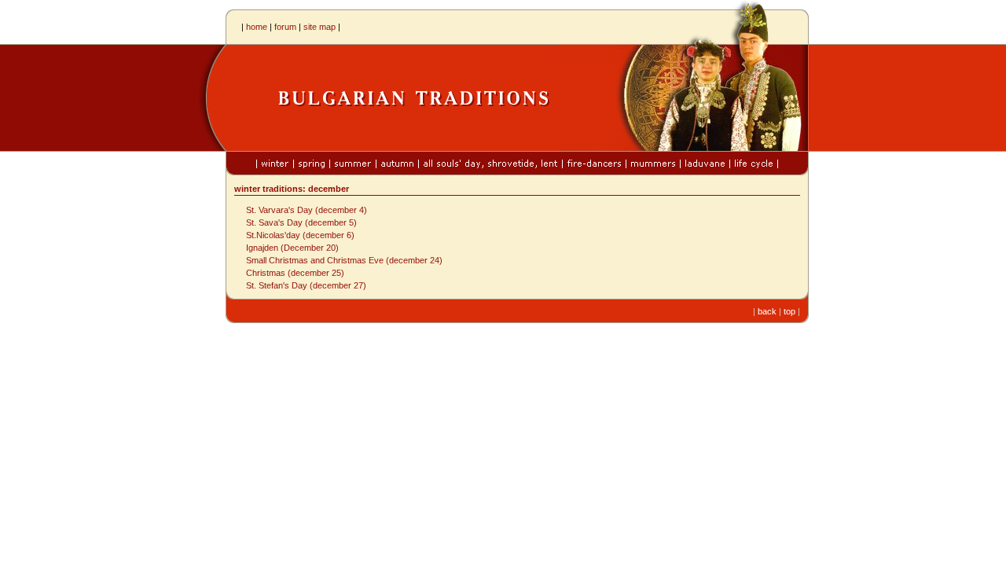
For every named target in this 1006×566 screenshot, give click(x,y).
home (256, 26)
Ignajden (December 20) (292, 247)
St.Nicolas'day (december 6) (300, 235)
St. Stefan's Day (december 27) (306, 285)
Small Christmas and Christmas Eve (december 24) (344, 260)
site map (319, 26)
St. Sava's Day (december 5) (301, 222)
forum (285, 26)
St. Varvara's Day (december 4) (306, 210)
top (789, 311)
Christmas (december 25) (295, 272)
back (767, 311)
